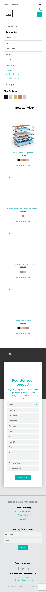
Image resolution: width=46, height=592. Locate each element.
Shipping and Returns (23, 511)
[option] (23, 134)
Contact (23, 519)
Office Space (10, 65)
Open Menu (39, 14)
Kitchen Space (11, 54)
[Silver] (24, 97)
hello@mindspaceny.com (23, 580)
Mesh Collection (12, 74)
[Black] (6, 97)
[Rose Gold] (20, 97)
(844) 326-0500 (23, 577)
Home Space (11, 49)
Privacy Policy (23, 515)
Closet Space (11, 43)
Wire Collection (12, 78)
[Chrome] (10, 97)
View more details (23, 166)
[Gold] (15, 97)
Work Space (10, 84)
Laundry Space (11, 60)
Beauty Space (11, 38)
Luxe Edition (11, 70)
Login (34, 9)
